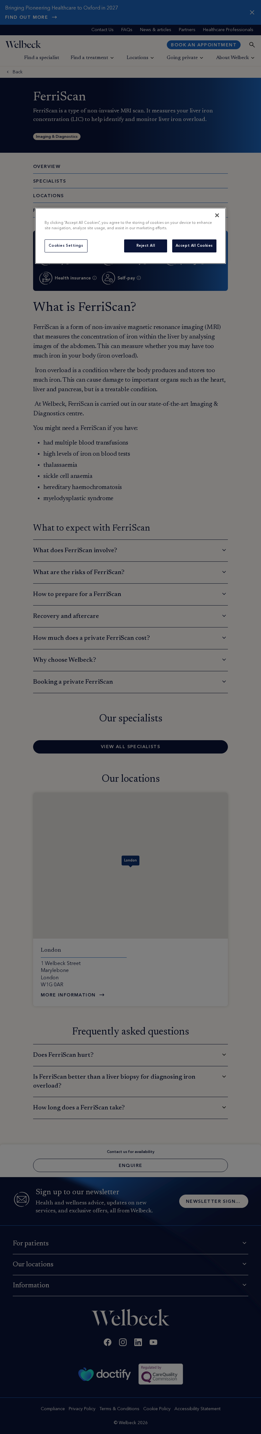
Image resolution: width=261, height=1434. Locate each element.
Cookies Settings (66, 245)
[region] (130, 236)
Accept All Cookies (194, 245)
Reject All (146, 245)
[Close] (217, 215)
